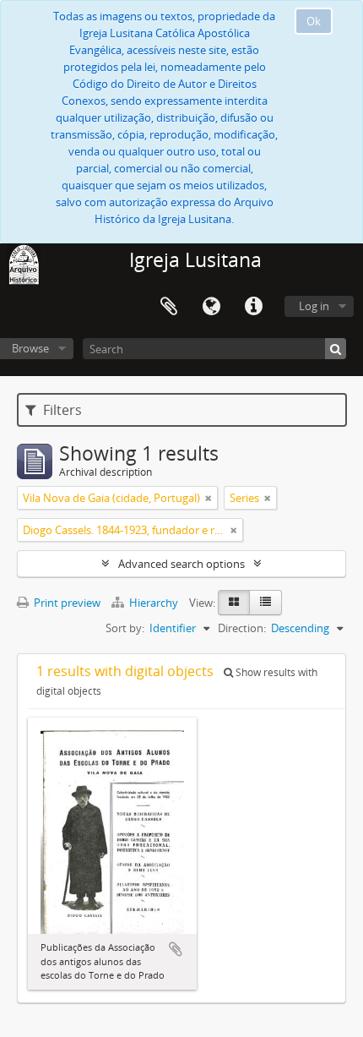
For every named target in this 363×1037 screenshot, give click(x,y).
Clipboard (169, 307)
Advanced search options (181, 563)
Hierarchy (154, 602)
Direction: (242, 628)
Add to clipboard (175, 949)
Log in (314, 306)
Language (211, 307)
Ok (313, 21)
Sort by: (125, 628)
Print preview (65, 602)
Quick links (253, 307)
